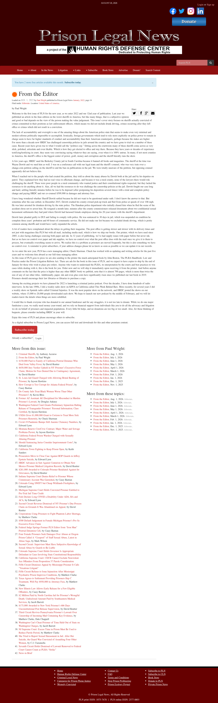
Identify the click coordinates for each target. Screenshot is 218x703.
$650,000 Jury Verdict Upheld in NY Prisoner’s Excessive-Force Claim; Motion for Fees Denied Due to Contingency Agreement (50, 369)
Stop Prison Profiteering (119, 680)
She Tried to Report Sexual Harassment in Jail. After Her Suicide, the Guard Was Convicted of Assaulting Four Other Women (48, 639)
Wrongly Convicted (66, 684)
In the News (47, 70)
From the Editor (26, 357)
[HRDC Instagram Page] (191, 9)
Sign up (210, 4)
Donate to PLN (155, 680)
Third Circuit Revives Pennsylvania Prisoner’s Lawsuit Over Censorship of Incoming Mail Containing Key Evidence (48, 614)
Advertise (123, 70)
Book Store (108, 70)
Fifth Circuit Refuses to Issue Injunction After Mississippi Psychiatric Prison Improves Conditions (46, 573)
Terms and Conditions (118, 677)
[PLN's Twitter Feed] (181, 9)
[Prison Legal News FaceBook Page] (172, 9)
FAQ (110, 674)
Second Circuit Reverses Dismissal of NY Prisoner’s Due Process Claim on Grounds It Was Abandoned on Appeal (50, 505)
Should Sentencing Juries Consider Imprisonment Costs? (46, 442)
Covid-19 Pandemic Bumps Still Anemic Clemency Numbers (48, 422)
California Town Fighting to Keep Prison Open (41, 449)
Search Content (153, 70)
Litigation (63, 70)
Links (77, 70)
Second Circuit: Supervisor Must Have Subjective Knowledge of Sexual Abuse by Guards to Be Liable (50, 546)
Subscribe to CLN (157, 674)
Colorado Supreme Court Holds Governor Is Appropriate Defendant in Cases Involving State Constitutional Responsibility (50, 552)
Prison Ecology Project (119, 684)
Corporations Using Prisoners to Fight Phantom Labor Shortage (49, 513)
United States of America (49, 103)
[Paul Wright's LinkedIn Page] (200, 9)
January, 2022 (78, 100)
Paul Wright (41, 100)
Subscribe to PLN (156, 670)
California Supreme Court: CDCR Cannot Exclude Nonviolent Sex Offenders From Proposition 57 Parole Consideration (49, 559)
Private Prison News (158, 684)
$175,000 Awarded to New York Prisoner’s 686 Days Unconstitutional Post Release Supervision (44, 607)
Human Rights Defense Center (71, 674)
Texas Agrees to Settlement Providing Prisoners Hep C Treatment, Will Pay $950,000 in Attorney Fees (45, 580)
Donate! (137, 70)
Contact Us (113, 670)
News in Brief (25, 653)
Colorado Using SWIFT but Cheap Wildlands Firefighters (46, 483)
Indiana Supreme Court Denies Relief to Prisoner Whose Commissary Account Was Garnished (46, 478)
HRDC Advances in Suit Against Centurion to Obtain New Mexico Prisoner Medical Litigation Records (47, 464)
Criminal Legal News (67, 677)
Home (20, 70)
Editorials (26, 103)
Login (200, 4)
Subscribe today (73, 82)
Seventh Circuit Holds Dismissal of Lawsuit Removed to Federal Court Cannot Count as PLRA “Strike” (50, 648)
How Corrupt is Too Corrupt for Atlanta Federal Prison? (46, 384)
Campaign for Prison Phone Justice (74, 680)
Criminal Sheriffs (27, 354)
